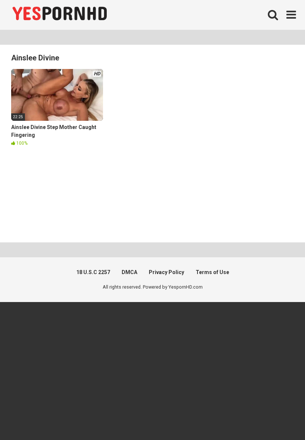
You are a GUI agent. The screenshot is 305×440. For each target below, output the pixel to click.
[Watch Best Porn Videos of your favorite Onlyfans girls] (59, 15)
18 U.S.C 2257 (93, 272)
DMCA (129, 272)
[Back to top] (280, 417)
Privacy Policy (166, 272)
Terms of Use (212, 272)
